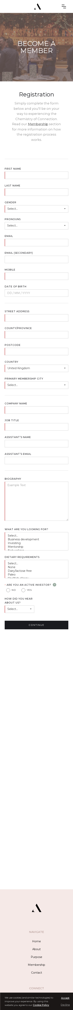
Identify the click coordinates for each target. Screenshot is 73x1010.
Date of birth (15, 286)
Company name (16, 403)
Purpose (36, 957)
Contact (36, 972)
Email (9, 236)
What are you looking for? (26, 529)
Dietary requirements (22, 557)
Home (36, 941)
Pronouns (13, 219)
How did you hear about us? (19, 600)
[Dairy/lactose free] (36, 571)
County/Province (18, 328)
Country (11, 361)
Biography (13, 478)
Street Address (17, 311)
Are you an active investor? (28, 584)
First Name (13, 168)
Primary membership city (24, 378)
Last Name (12, 185)
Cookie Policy (41, 1005)
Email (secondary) (19, 252)
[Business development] (36, 539)
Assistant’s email (18, 453)
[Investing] (36, 543)
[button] (63, 6)
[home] (36, 6)
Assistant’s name (18, 437)
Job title (12, 420)
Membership (38, 124)
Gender (10, 202)
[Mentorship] (36, 547)
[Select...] (36, 536)
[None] (36, 567)
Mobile (10, 269)
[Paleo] (36, 575)
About (36, 949)
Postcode (13, 345)
